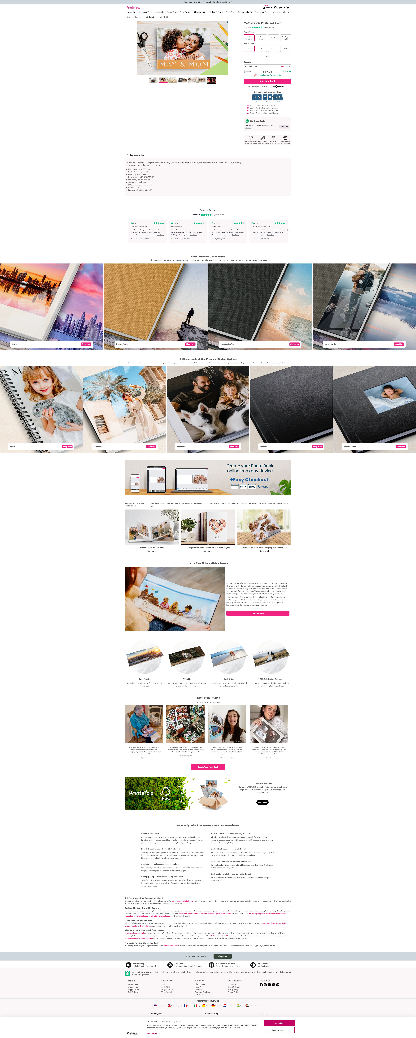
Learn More (262, 802)
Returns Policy (233, 992)
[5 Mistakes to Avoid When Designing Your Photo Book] (264, 527)
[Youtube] (277, 984)
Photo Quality (166, 987)
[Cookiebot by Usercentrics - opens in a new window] (132, 1033)
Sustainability (199, 995)
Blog (163, 984)
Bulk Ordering (133, 992)
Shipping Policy (133, 987)
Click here (284, 126)
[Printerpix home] (133, 8)
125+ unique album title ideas (222, 936)
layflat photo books (223, 913)
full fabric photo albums (160, 916)
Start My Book (258, 613)
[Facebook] (261, 984)
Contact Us (232, 984)
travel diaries (145, 926)
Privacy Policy (233, 989)
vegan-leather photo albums (136, 916)
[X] (273, 984)
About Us (198, 987)
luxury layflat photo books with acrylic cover (267, 913)
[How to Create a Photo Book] (152, 527)
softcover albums (207, 913)
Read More (160, 235)
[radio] (249, 37)
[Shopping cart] (288, 8)
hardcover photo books (189, 913)
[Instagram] (265, 984)
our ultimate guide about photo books (140, 938)
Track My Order (234, 987)
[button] (267, 66)
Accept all (279, 1023)
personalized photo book (137, 933)
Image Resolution (167, 989)
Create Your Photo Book (208, 767)
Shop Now (86, 344)
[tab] (153, 80)
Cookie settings (278, 1030)
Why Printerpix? (200, 984)
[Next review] (287, 231)
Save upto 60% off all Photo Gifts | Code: (208, 2)
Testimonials (199, 989)
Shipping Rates (133, 989)
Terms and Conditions (202, 992)
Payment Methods (134, 984)
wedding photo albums (271, 923)
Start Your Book (267, 81)
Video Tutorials (166, 992)
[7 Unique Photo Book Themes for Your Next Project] (208, 527)
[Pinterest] (269, 984)
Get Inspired (152, 551)
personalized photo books (182, 901)
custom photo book (171, 945)
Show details (152, 1034)
